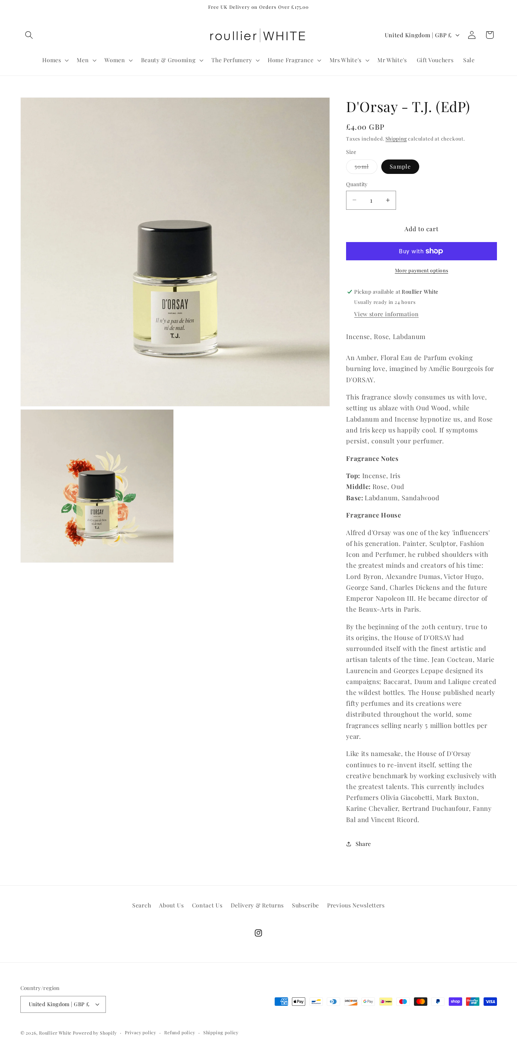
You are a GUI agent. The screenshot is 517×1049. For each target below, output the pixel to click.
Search (141, 905)
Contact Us (207, 905)
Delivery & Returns (257, 905)
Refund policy (179, 1032)
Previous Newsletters (356, 905)
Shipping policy (220, 1032)
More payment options (421, 270)
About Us (171, 905)
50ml (366, 168)
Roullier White (55, 1033)
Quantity (357, 184)
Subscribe (305, 905)
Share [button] (363, 843)
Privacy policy (140, 1032)
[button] (29, 35)
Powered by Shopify (95, 1033)
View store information (386, 314)
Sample (400, 166)
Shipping (396, 138)
